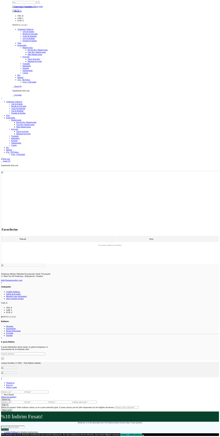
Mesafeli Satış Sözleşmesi (16, 296)
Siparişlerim (11, 328)
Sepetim (9, 335)
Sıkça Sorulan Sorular (15, 299)
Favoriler (18, 95)
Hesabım (9, 326)
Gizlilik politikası (135, 435)
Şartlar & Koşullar (13, 294)
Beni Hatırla (9, 395)
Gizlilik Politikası (13, 292)
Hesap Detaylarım (13, 331)
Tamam (124, 435)
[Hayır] (143, 435)
